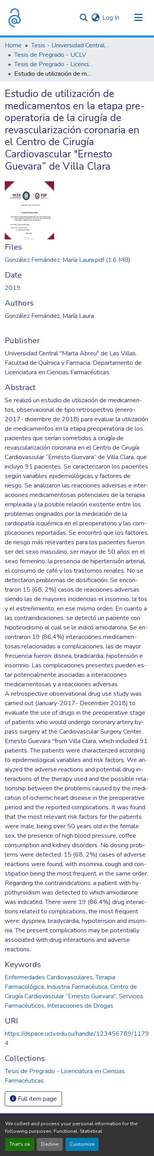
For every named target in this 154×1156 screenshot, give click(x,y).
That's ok (19, 1144)
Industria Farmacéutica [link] (77, 986)
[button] (14, 18)
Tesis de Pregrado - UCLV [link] (50, 54)
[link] (77, 260)
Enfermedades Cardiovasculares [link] (49, 977)
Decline (49, 1144)
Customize (82, 1144)
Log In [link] (110, 17)
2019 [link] (13, 288)
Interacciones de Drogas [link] (80, 1005)
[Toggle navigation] (138, 17)
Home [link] (13, 45)
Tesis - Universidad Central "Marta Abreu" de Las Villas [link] (70, 45)
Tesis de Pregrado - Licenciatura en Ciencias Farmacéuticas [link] (53, 64)
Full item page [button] (36, 1098)
